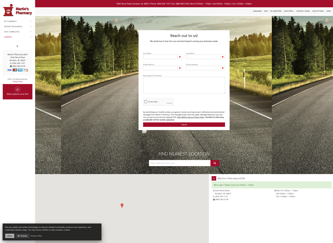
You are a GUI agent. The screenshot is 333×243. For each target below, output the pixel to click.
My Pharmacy (10, 21)
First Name (147, 53)
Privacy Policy (18, 81)
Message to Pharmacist (152, 75)
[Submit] (214, 163)
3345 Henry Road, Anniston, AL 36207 (132, 3)
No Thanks (22, 236)
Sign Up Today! (318, 11)
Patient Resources (13, 26)
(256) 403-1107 (221, 196)
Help (266, 11)
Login (328, 11)
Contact (8, 37)
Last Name (190, 53)
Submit (184, 124)
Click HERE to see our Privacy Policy (190, 117)
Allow (9, 236)
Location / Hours (303, 11)
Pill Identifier (275, 11)
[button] (122, 206)
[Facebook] (17, 46)
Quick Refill (289, 11)
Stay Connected (11, 31)
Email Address (148, 64)
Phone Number (192, 64)
